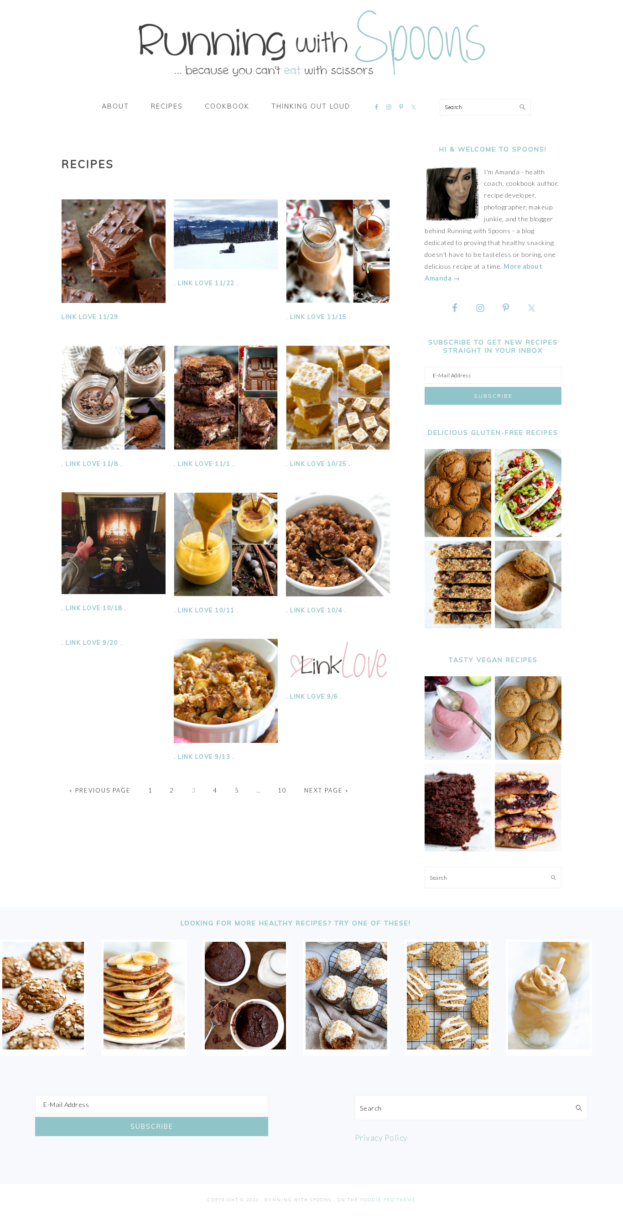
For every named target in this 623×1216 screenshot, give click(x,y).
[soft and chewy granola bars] (458, 626)
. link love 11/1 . (204, 463)
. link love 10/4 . (316, 610)
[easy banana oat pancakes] (144, 1046)
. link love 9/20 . (92, 642)
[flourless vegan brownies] (458, 849)
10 (282, 790)
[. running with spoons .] (311, 79)
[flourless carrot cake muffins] (346, 1046)
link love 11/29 (90, 316)
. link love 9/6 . (314, 696)
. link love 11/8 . (92, 463)
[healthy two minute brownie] (245, 1046)
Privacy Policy (381, 1137)
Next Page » (326, 790)
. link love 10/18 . (94, 607)
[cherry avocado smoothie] (458, 757)
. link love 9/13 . (204, 756)
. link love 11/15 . (318, 316)
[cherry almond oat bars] (528, 849)
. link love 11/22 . (206, 283)
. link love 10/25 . (318, 463)
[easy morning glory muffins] (458, 534)
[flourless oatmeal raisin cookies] (447, 1046)
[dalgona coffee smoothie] (549, 1046)
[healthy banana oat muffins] (43, 1046)
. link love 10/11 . (206, 610)
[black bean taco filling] (528, 534)
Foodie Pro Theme (388, 1199)
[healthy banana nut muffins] (528, 757)
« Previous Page (100, 790)
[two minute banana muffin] (528, 626)
